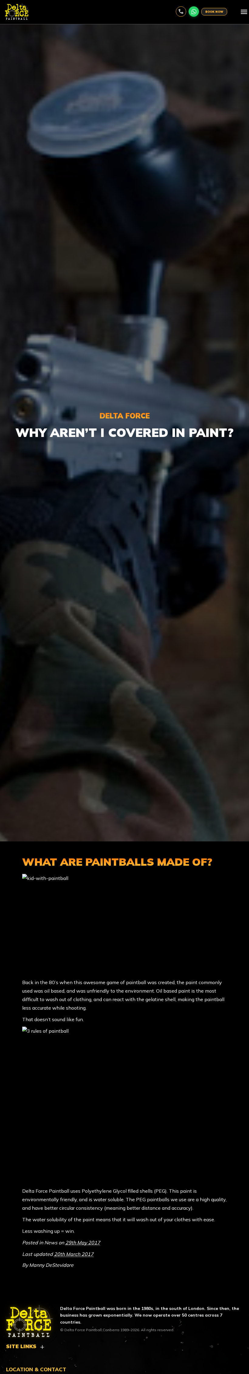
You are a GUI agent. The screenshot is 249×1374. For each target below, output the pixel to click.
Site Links (21, 1346)
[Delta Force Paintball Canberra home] (26, 1318)
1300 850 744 (181, 11)
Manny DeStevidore (51, 1265)
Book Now (214, 11)
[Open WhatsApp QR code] (194, 11)
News (50, 1242)
